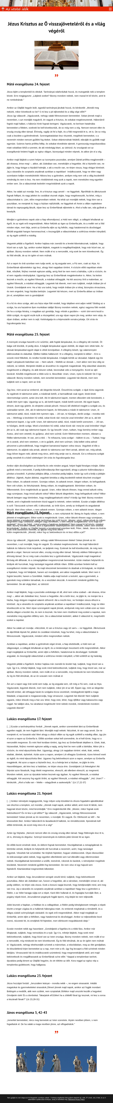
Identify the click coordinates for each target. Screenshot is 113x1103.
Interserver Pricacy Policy (76, 1099)
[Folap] (14, 9)
